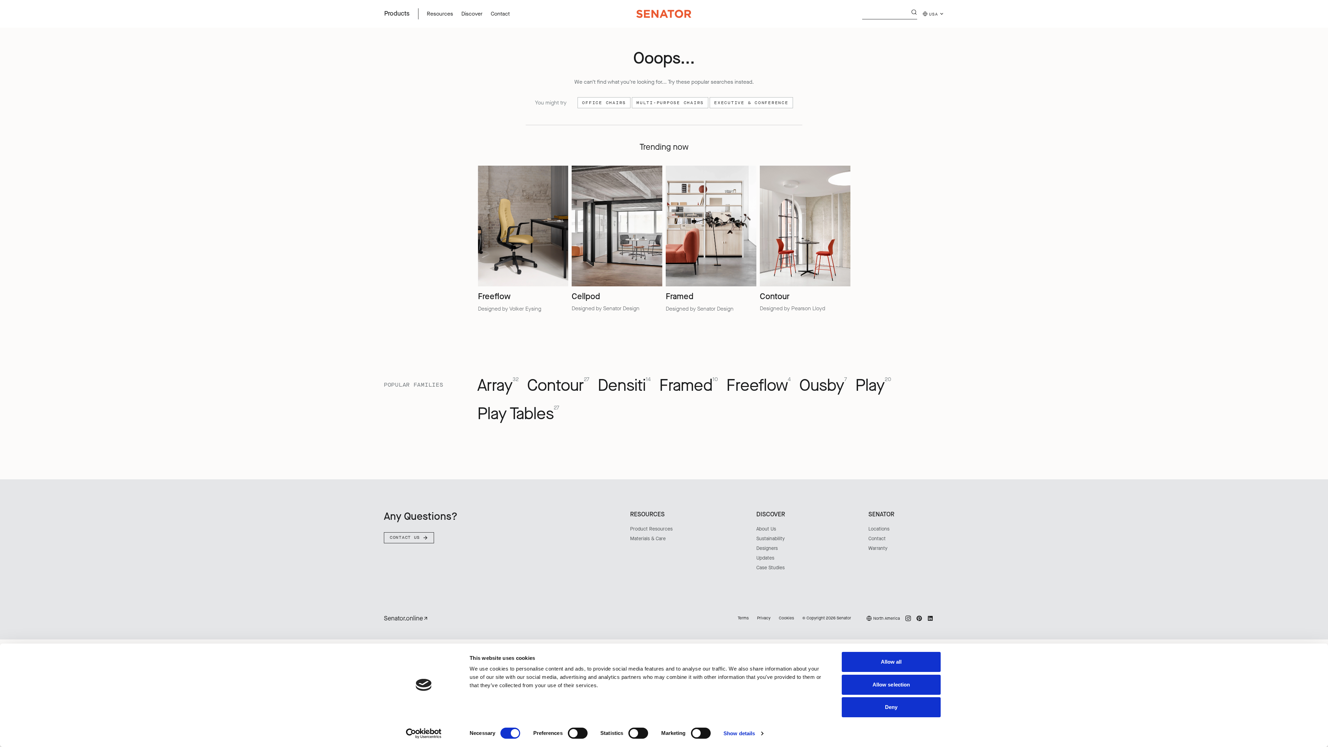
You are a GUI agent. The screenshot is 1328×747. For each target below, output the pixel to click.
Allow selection (891, 685)
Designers (767, 548)
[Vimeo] (941, 618)
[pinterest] (919, 618)
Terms (743, 618)
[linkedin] (930, 618)
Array (498, 386)
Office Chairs (604, 102)
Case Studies (770, 567)
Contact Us (405, 537)
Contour (558, 386)
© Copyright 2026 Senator (826, 618)
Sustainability (770, 538)
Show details (739, 733)
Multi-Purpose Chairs (670, 102)
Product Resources (651, 529)
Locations (878, 529)
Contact (877, 538)
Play (873, 386)
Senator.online (403, 618)
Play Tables (518, 414)
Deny (891, 707)
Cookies (786, 618)
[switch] (578, 733)
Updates (765, 558)
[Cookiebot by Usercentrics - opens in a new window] (424, 733)
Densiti (624, 386)
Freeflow (758, 386)
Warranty (877, 548)
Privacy (764, 618)
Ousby (823, 386)
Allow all (891, 662)
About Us (766, 529)
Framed (688, 386)
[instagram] (908, 618)
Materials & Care (648, 538)
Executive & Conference (751, 102)
